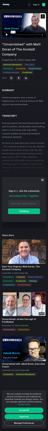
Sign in (36, 4)
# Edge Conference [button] (35, 277)
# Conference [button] (8, 277)
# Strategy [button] (33, 281)
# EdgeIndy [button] (21, 277)
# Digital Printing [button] (35, 69)
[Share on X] (11, 78)
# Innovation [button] (29, 65)
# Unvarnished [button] (23, 329)
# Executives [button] (8, 69)
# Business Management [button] (12, 65)
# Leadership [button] (27, 72)
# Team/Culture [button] (9, 285)
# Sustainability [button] (9, 329)
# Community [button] (20, 69)
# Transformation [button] (24, 285)
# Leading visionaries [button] (11, 72)
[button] (29, 4)
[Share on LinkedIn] (26, 78)
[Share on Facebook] (18, 78)
